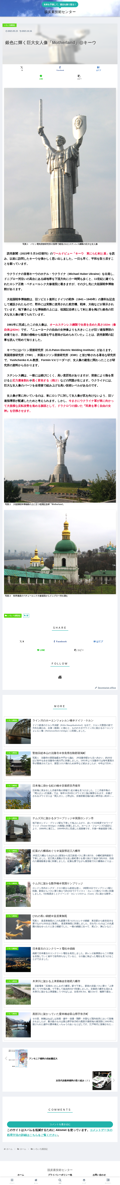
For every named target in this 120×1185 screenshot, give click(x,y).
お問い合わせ (99, 1175)
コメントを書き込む (60, 1124)
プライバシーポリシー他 (60, 1175)
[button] (79, 77)
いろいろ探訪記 (14, 616)
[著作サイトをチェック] (60, 677)
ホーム (21, 1175)
